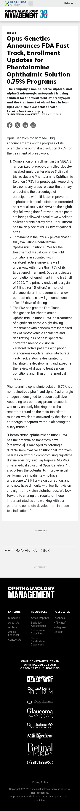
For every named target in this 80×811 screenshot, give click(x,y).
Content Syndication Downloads (38, 641)
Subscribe (14, 617)
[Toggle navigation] (73, 14)
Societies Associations (38, 624)
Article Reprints (40, 617)
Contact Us (14, 639)
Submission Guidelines (38, 632)
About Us (13, 622)
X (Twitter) (60, 622)
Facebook (59, 617)
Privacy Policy (40, 782)
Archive (12, 627)
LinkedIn (58, 631)
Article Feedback (14, 633)
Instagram (60, 627)
